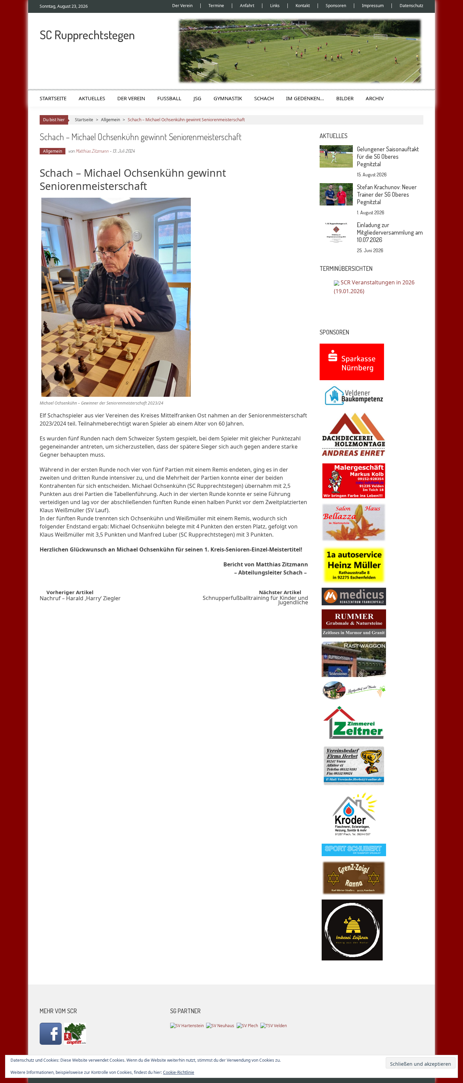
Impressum (373, 5)
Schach (264, 98)
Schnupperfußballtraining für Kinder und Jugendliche (255, 601)
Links (275, 5)
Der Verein (182, 5)
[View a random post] (412, 98)
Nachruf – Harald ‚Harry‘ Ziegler (80, 599)
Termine (216, 5)
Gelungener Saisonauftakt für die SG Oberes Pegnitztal (388, 156)
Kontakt (303, 5)
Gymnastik (228, 98)
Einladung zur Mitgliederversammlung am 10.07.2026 (390, 232)
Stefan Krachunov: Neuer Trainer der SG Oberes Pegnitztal (387, 194)
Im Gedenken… (305, 98)
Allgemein (110, 120)
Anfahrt (247, 5)
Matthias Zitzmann (92, 151)
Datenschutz (411, 5)
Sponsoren (336, 5)
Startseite (53, 98)
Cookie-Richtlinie (178, 1072)
